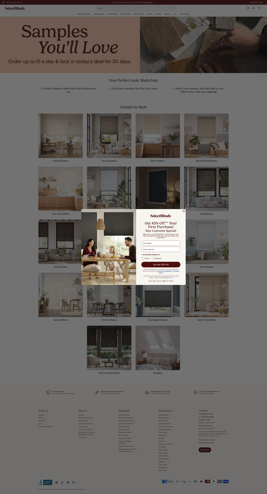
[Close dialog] (184, 211)
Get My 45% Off (161, 264)
